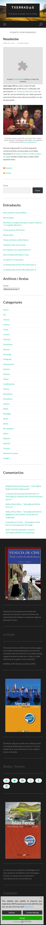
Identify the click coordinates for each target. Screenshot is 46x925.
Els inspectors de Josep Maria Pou (17, 250)
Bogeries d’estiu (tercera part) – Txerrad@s (23, 486)
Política (6, 404)
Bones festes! (8, 217)
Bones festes (8, 235)
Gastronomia (8, 364)
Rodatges (7, 414)
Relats (5, 409)
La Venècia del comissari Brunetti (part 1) (19, 269)
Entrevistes (7, 344)
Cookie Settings (32, 912)
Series (5, 418)
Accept (22, 918)
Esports (6, 349)
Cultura (6, 334)
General (6, 369)
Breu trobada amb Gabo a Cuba (16, 255)
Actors (6, 309)
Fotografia (7, 359)
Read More (29, 906)
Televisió (6, 438)
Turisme (6, 448)
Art (4, 314)
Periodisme (7, 394)
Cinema (6, 319)
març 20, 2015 (9, 43)
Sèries (5, 423)
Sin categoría (8, 428)
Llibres (6, 379)
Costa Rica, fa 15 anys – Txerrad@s (19, 522)
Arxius (5, 285)
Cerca (5, 185)
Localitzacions (9, 384)
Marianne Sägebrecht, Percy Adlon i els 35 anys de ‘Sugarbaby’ (23, 514)
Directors (7, 339)
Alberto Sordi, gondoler (25, 532)
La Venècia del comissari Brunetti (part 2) (19, 264)
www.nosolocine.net (29, 142)
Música (6, 389)
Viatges (6, 458)
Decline (12, 912)
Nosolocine (11, 39)
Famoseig (7, 354)
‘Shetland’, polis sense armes (14, 245)
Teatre (5, 433)
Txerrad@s (23, 7)
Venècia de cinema (10, 453)
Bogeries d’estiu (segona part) (17, 489)
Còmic (5, 329)
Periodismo (8, 399)
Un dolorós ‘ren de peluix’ (13, 259)
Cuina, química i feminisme (14, 230)
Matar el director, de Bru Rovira (15, 240)
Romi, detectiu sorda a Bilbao (15, 212)
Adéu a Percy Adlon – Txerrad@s (19, 504)
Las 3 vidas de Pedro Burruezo (26, 91)
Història (6, 374)
